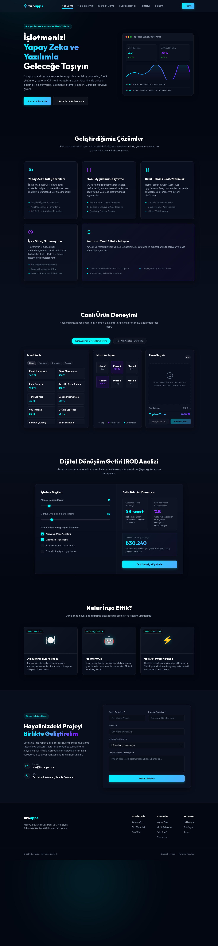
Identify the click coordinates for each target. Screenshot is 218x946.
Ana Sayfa (67, 5)
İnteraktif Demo (106, 5)
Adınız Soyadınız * (117, 712)
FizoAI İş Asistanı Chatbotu (130, 341)
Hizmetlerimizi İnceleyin (71, 101)
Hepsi (31, 363)
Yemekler (43, 363)
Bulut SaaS (162, 832)
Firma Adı (113, 725)
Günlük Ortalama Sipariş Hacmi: (57, 513)
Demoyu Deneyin (37, 101)
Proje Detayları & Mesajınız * (121, 753)
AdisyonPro (137, 822)
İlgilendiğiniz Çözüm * (118, 739)
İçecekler (56, 363)
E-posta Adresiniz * (157, 712)
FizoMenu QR (138, 827)
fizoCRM (136, 832)
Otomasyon (162, 837)
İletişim (159, 5)
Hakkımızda (189, 822)
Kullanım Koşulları (186, 854)
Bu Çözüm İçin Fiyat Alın (150, 564)
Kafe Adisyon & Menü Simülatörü (91, 341)
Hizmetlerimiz (85, 5)
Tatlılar (68, 363)
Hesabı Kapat (180, 421)
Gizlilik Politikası (168, 854)
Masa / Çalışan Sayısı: (52, 500)
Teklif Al (188, 5)
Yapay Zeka (162, 822)
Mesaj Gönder (147, 778)
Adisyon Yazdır (159, 421)
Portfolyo (146, 5)
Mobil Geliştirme (164, 827)
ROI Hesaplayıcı (127, 5)
